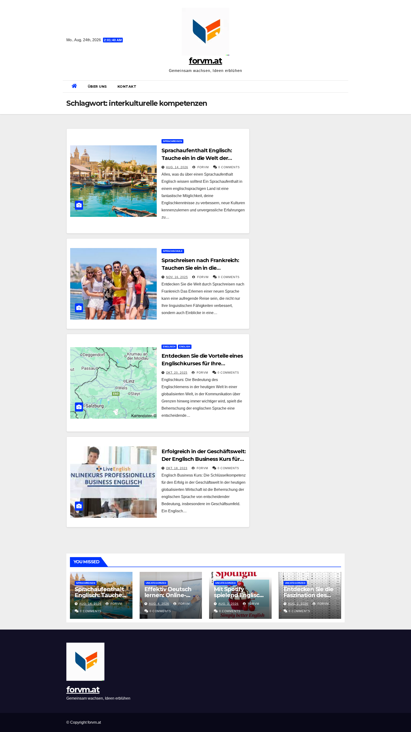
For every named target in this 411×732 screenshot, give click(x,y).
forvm (202, 167)
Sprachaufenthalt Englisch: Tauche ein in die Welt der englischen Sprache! (196, 158)
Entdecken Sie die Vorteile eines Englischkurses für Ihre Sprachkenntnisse (202, 363)
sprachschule (173, 251)
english (184, 346)
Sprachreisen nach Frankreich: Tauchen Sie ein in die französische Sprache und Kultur (203, 268)
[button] (343, 86)
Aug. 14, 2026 (177, 167)
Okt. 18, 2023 (176, 468)
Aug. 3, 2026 (228, 603)
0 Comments (229, 167)
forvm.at (205, 61)
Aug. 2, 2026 (298, 603)
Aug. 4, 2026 (159, 603)
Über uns (97, 86)
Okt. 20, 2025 (176, 372)
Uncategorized (156, 583)
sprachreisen (172, 141)
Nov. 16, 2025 (177, 277)
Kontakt (127, 86)
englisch (169, 346)
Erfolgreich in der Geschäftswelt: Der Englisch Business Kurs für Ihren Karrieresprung (203, 459)
